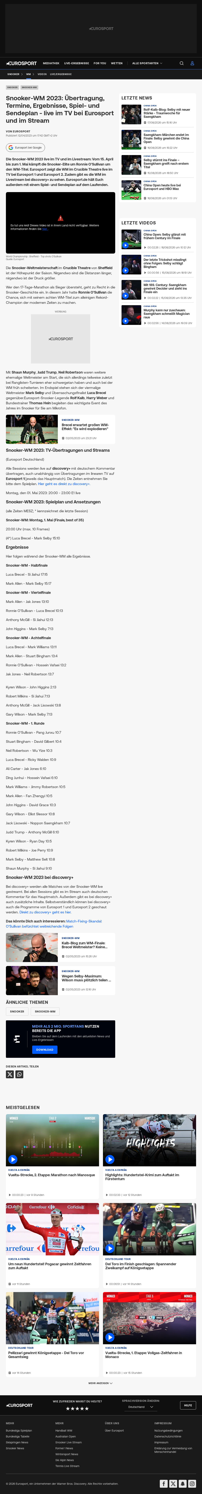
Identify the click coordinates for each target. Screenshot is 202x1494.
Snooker (12, 87)
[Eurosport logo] (21, 63)
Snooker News (15, 1448)
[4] (82, 1408)
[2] (72, 1408)
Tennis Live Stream (67, 1466)
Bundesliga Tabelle (17, 1436)
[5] (86, 1408)
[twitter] (173, 1484)
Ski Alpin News (64, 1460)
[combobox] (140, 1407)
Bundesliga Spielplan (19, 1430)
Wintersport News (66, 1454)
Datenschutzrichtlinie (167, 1436)
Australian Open (65, 1436)
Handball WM (63, 1430)
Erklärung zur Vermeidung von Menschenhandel (173, 1450)
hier (45, 229)
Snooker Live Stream (68, 1442)
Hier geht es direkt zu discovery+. (64, 484)
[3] (77, 1408)
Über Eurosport (114, 1430)
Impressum (161, 1442)
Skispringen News (17, 1442)
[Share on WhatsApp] (19, 1074)
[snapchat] (183, 1484)
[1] (67, 1408)
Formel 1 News (64, 1448)
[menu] (181, 63)
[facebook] (164, 1484)
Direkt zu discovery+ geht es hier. (45, 912)
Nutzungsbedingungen (168, 1430)
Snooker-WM (29, 87)
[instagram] (192, 1484)
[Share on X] (10, 1074)
